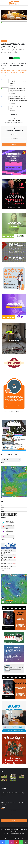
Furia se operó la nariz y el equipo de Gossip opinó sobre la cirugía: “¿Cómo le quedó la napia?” (18, 90)
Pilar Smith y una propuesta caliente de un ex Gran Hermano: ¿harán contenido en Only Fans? (18, 81)
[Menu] (1, 3)
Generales (8, 792)
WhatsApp (17, 58)
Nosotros (3, 799)
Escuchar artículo (12, 40)
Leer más (6, 67)
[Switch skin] (26, 3)
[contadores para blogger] (9, 516)
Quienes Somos (10, 833)
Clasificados (16, 833)
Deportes (3, 794)
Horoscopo (12, 538)
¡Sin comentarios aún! (14, 120)
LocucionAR (14, 831)
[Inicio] (14, 2)
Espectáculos (4, 40)
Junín (3, 792)
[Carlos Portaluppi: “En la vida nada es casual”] (4, 108)
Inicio (5, 833)
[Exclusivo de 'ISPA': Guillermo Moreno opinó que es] (4, 98)
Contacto (3, 807)
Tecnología (21, 792)
